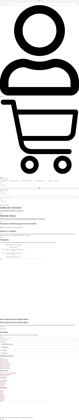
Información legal (23, 417)
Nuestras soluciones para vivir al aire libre (18, 224)
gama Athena (32, 234)
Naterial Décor (4, 180)
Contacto (56, 180)
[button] (39, 1)
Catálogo (50, 180)
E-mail (1, 337)
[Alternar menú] (1, 183)
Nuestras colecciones (26, 180)
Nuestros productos (14, 180)
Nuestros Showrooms (39, 180)
